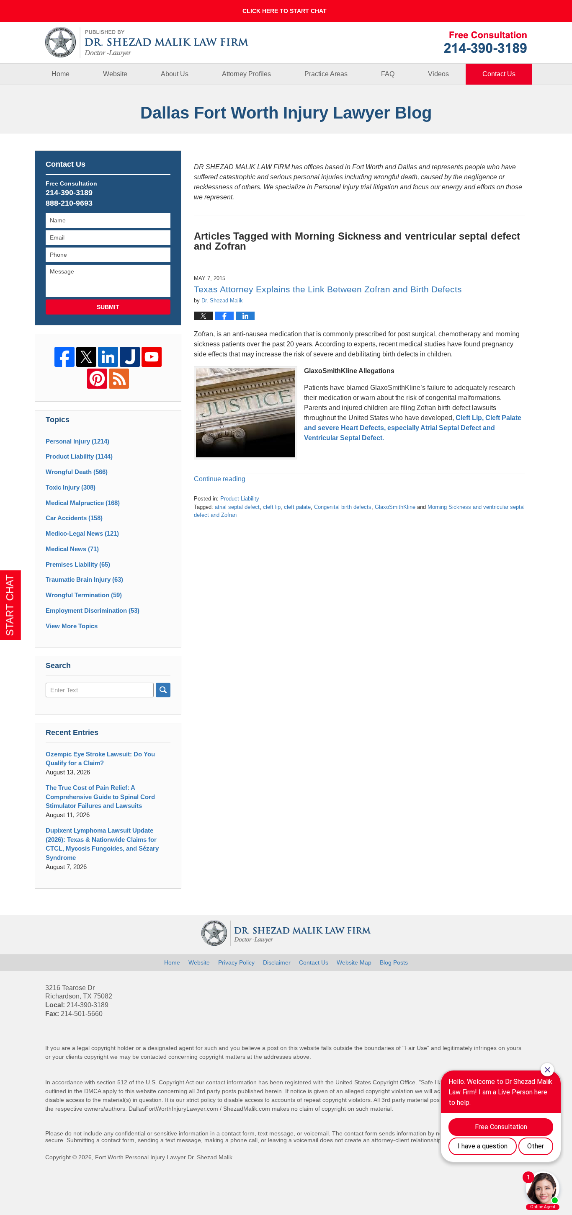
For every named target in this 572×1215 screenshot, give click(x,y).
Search (163, 690)
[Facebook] (64, 357)
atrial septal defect (237, 507)
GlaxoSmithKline (395, 507)
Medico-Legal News (82, 533)
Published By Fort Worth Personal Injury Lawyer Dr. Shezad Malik (485, 42)
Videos (438, 73)
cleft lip (272, 507)
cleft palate (297, 507)
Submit (108, 307)
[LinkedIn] (108, 357)
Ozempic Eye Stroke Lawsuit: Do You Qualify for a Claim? (100, 759)
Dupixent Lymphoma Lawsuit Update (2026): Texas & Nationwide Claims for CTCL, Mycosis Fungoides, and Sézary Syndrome (102, 844)
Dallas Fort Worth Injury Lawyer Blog (147, 42)
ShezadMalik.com (246, 1108)
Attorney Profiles (246, 73)
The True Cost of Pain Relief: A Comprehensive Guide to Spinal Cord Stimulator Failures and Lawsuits (100, 797)
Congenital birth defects (342, 507)
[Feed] (119, 379)
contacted (154, 1056)
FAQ (387, 73)
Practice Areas (326, 73)
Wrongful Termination (84, 594)
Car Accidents (74, 517)
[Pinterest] (97, 379)
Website (115, 73)
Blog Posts (394, 962)
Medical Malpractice (83, 502)
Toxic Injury (70, 487)
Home (61, 73)
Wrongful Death (77, 471)
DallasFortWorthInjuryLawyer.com (173, 1108)
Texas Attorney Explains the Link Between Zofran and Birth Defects (328, 289)
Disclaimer (277, 962)
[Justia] (130, 357)
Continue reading (219, 478)
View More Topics (72, 625)
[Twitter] (86, 357)
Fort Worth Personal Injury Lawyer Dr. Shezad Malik (163, 1157)
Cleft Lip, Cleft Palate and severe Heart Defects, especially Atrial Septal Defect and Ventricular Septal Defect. (412, 427)
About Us (174, 73)
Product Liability (239, 498)
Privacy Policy (236, 962)
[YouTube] (152, 357)
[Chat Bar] (286, 11)
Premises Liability (78, 564)
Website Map (354, 962)
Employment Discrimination (92, 610)
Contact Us (498, 73)
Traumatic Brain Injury (84, 579)
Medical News (72, 548)
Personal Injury (77, 441)
